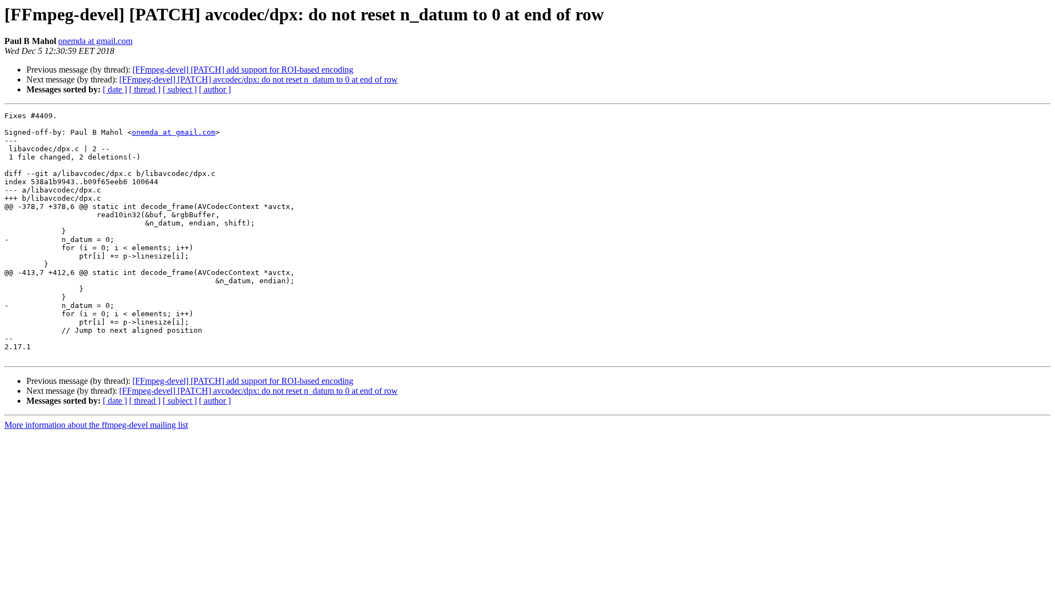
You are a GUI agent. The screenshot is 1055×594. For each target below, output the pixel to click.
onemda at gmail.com (95, 41)
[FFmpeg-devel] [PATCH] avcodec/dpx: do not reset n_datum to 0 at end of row (258, 79)
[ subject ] (180, 89)
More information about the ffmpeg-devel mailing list (96, 425)
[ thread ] (144, 89)
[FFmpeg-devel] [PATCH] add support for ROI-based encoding (242, 69)
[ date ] (115, 89)
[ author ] (215, 89)
